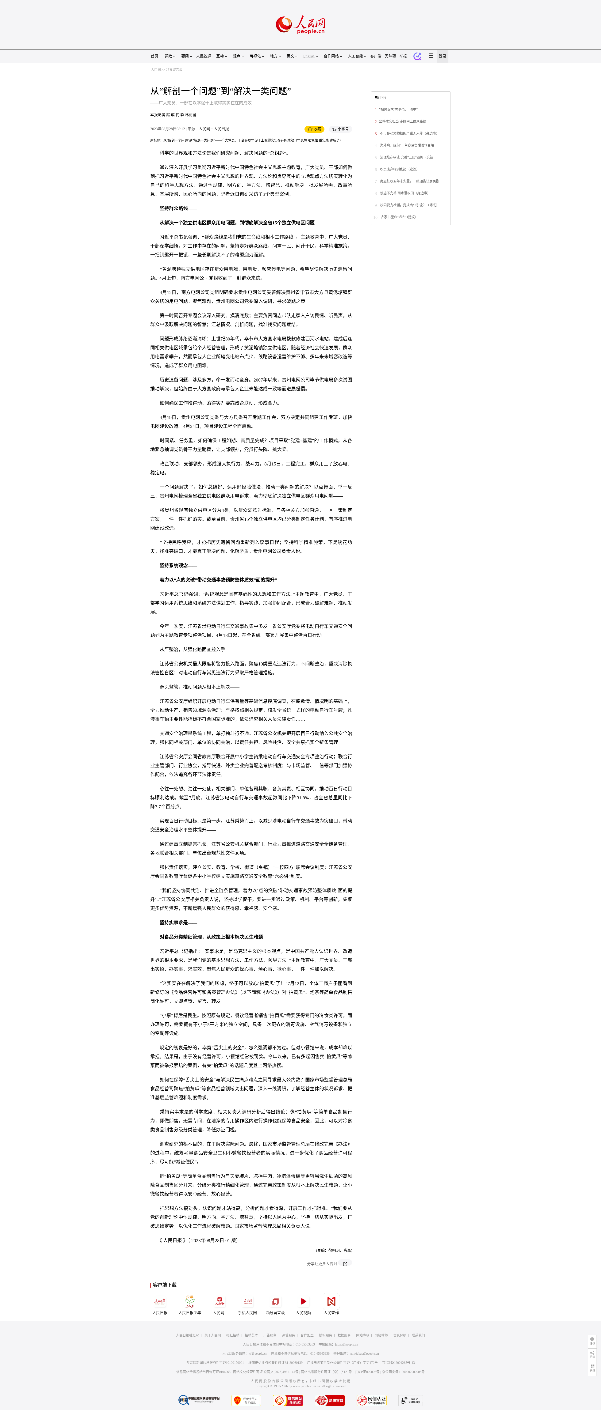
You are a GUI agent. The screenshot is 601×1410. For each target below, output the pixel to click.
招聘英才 (251, 1335)
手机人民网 (247, 1313)
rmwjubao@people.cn (364, 1353)
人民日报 (159, 1313)
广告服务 (270, 1335)
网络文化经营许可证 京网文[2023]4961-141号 (265, 1372)
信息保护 (399, 1335)
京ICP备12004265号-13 (398, 1363)
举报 (403, 56)
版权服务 (325, 1335)
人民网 (156, 70)
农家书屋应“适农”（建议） (399, 217)
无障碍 (390, 56)
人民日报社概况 (187, 1335)
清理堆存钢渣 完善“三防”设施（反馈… (407, 157)
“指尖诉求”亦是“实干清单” (398, 109)
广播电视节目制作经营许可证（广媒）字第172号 (342, 1363)
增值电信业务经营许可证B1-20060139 (275, 1363)
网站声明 (362, 1335)
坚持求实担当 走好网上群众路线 (402, 121)
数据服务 (344, 1335)
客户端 (375, 56)
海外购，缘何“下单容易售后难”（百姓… (408, 145)
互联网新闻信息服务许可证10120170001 (215, 1363)
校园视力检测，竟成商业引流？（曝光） (409, 205)
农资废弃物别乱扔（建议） (399, 169)
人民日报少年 (189, 1313)
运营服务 (288, 1335)
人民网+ (219, 1313)
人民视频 (303, 1313)
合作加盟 (307, 1335)
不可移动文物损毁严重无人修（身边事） (409, 133)
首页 (154, 56)
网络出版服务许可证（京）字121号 (326, 1372)
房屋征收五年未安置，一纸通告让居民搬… (411, 181)
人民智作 (331, 1313)
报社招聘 (232, 1335)
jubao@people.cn (346, 1344)
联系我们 (418, 1335)
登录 (442, 56)
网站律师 (381, 1335)
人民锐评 (203, 56)
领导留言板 (174, 70)
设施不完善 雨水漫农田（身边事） (404, 193)
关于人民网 (212, 1335)
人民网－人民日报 (214, 129)
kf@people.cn (258, 1353)
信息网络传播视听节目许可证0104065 (203, 1372)
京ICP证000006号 (366, 1372)
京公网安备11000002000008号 (403, 1372)
